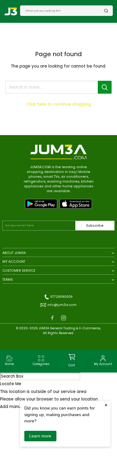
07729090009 (61, 296)
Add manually (14, 406)
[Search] (106, 10)
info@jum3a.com (61, 305)
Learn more (40, 435)
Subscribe (95, 225)
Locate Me (10, 384)
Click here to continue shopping (58, 104)
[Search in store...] (105, 87)
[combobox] (65, 11)
